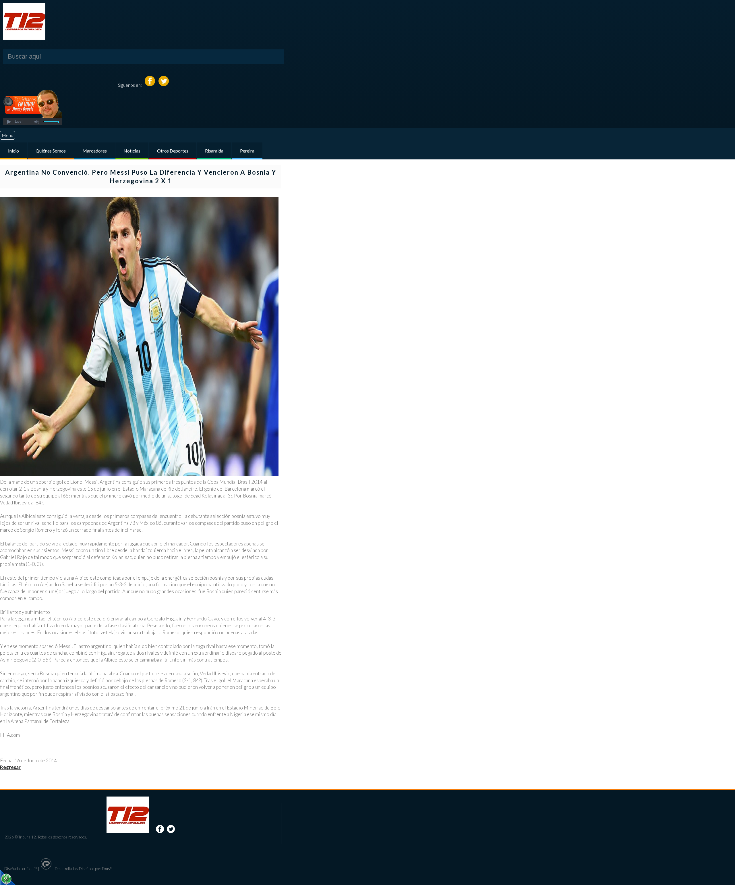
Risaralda (214, 150)
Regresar (10, 767)
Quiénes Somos (51, 150)
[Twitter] (163, 85)
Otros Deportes (172, 150)
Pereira (247, 150)
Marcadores (94, 150)
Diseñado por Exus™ (20, 868)
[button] (9, 121)
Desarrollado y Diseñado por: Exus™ (83, 868)
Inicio (13, 150)
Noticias (131, 150)
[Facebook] (150, 85)
